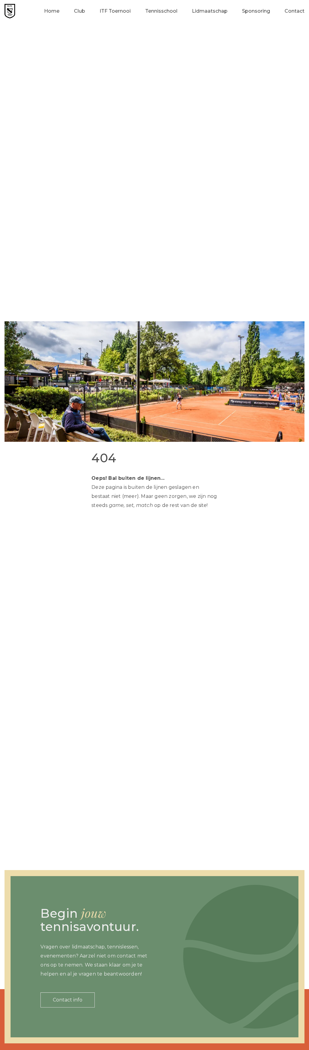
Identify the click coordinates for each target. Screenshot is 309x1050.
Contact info (67, 1000)
